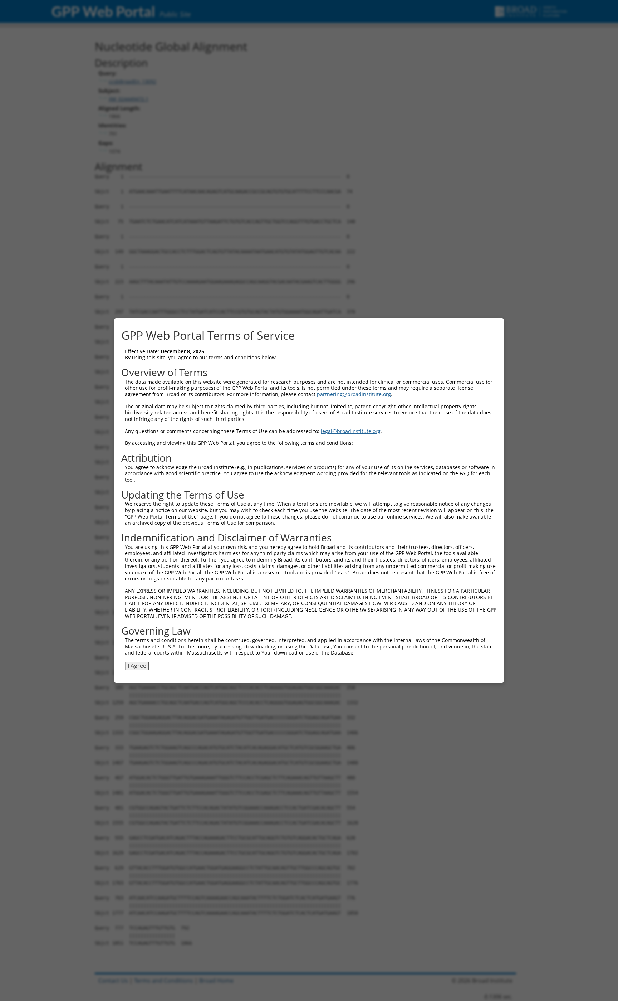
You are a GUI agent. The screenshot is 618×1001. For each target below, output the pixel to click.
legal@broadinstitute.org (351, 431)
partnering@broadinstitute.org (354, 394)
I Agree (137, 666)
